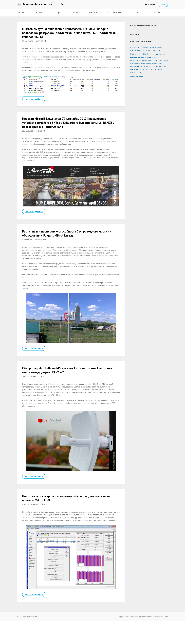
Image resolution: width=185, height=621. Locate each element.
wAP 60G (137, 64)
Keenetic (154, 50)
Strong (144, 60)
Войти (163, 4)
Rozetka (154, 57)
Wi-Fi (75, 13)
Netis (148, 54)
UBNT (161, 60)
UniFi (166, 60)
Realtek (162, 54)
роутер (132, 72)
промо (142, 69)
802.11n (153, 48)
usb (131, 64)
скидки (138, 72)
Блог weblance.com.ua (37, 4)
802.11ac (133, 48)
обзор (163, 66)
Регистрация (150, 4)
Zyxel (160, 64)
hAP (144, 50)
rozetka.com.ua (135, 60)
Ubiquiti (58, 13)
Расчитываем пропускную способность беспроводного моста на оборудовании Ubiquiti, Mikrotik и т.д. (66, 233)
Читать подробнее (34, 99)
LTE (159, 50)
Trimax (149, 60)
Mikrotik (39, 13)
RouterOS (146, 57)
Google (139, 50)
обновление (134, 69)
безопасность (135, 66)
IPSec (148, 50)
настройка (157, 66)
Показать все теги (136, 76)
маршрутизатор (146, 66)
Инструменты (95, 13)
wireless (155, 64)
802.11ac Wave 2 (143, 48)
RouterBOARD (136, 57)
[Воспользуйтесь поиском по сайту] (62, 4)
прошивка (158, 69)
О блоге (137, 13)
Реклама (156, 13)
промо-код (150, 69)
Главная (20, 13)
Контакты (118, 13)
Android (159, 48)
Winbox (148, 64)
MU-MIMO (142, 54)
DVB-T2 (133, 50)
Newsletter (155, 54)
